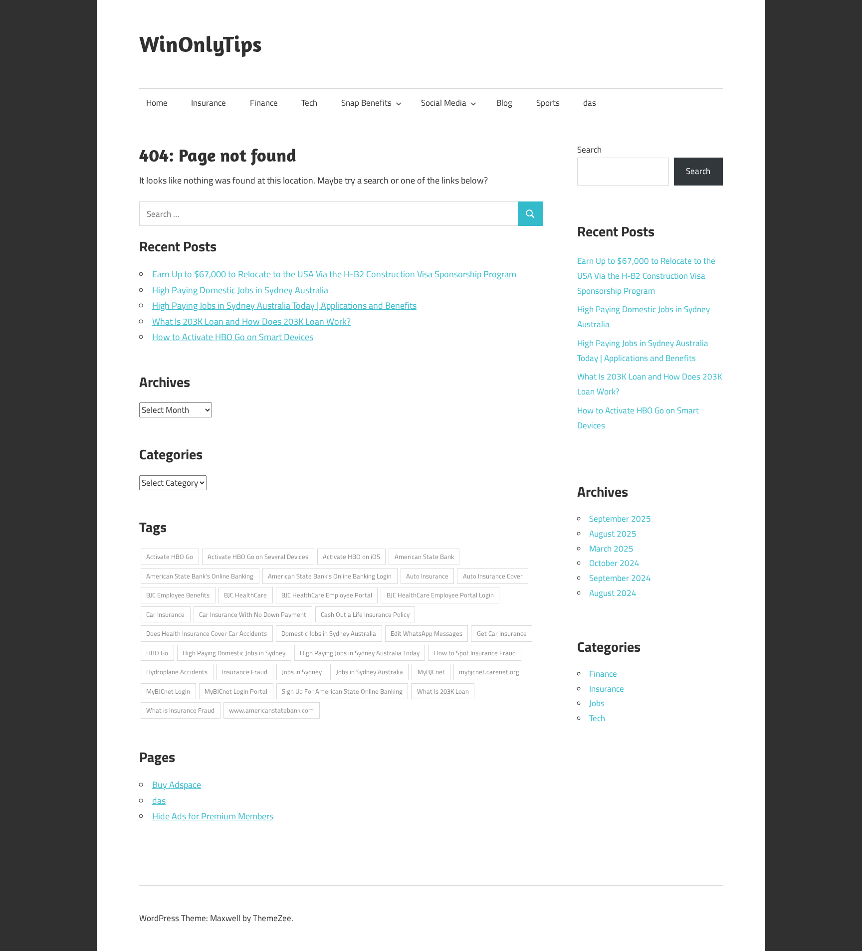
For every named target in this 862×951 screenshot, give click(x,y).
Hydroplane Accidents (177, 672)
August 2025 (613, 533)
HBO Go (157, 653)
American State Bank (424, 557)
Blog (504, 102)
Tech (309, 102)
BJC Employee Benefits (178, 595)
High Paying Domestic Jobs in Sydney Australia (240, 290)
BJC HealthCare (245, 595)
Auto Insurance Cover (493, 576)
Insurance (208, 102)
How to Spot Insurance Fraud (475, 653)
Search (589, 149)
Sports (548, 102)
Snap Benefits (366, 102)
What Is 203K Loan (443, 691)
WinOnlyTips (200, 43)
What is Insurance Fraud (180, 710)
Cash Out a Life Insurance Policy (365, 614)
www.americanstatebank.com (271, 710)
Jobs (597, 703)
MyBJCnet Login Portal (236, 691)
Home (157, 102)
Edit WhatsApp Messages (426, 633)
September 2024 (620, 577)
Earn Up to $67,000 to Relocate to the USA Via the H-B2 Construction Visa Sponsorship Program (334, 274)
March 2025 (611, 548)
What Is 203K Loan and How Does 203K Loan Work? (251, 321)
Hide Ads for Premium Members (212, 816)
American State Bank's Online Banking (199, 576)
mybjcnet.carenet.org (489, 672)
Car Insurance (165, 614)
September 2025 (620, 518)
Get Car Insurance (502, 633)
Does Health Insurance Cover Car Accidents (206, 633)
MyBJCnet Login (168, 691)
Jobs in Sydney (302, 672)
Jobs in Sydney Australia (369, 672)
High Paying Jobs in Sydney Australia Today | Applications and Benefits (284, 305)
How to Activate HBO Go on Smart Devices (232, 337)
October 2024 (614, 563)
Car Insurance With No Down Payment (252, 614)
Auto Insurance (427, 576)
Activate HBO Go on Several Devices (258, 557)
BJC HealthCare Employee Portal (326, 595)
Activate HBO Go (169, 557)
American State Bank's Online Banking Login (330, 576)
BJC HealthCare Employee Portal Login (440, 595)
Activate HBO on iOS (351, 557)
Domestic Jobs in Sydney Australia (328, 633)
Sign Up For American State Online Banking (342, 691)
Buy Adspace (176, 784)
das (589, 102)
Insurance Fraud (244, 672)
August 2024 (613, 592)
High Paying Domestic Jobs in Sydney (234, 653)
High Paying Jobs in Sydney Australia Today (360, 653)
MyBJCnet (431, 672)
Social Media (443, 102)
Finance (264, 102)
